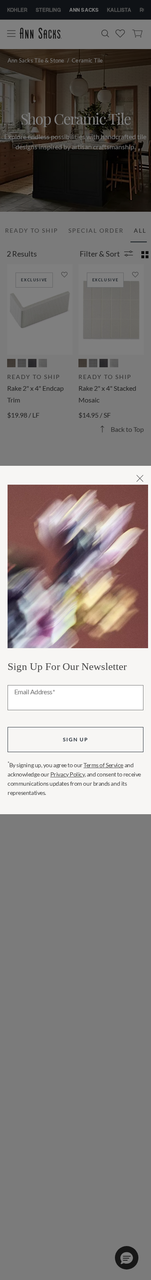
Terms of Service (103, 765)
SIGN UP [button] (75, 739)
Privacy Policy (67, 774)
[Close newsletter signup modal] (139, 478)
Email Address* (34, 692)
